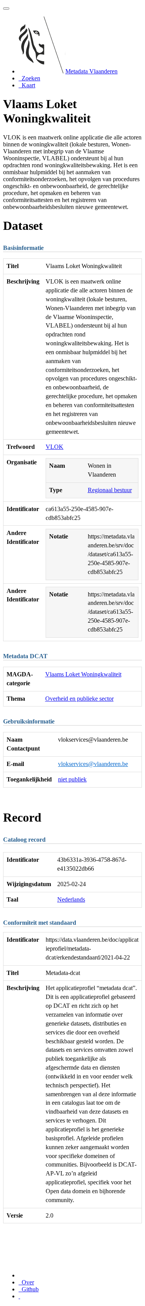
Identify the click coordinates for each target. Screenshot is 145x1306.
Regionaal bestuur (110, 490)
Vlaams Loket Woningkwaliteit (83, 674)
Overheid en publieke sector (79, 698)
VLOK (54, 446)
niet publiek (72, 779)
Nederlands (71, 899)
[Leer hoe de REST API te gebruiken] (19, 1296)
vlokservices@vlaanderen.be (93, 764)
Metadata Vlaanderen (91, 71)
